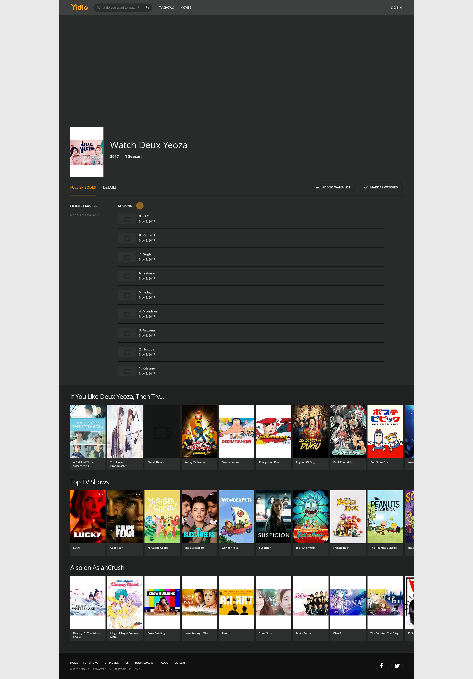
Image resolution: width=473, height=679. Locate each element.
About (165, 662)
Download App (145, 662)
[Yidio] (79, 8)
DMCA (138, 669)
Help (127, 662)
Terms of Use (123, 669)
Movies (186, 8)
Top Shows (90, 662)
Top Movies (111, 662)
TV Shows (166, 8)
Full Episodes (83, 187)
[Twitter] (397, 665)
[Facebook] (381, 665)
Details (110, 187)
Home (74, 662)
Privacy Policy (102, 669)
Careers (180, 662)
